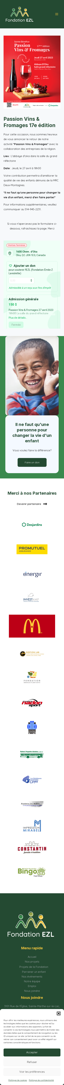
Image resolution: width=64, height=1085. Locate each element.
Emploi (32, 986)
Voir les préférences (32, 1071)
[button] (58, 1013)
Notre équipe (32, 981)
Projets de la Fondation (33, 967)
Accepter (32, 1052)
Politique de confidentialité (41, 1080)
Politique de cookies (17, 1080)
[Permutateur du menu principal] (56, 14)
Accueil (32, 956)
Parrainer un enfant (34, 971)
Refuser (32, 1062)
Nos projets (32, 961)
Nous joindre (32, 990)
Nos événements (32, 976)
